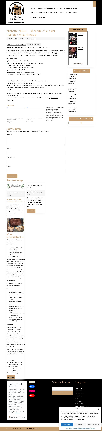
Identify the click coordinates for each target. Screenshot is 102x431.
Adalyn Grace (80, 49)
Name (8, 148)
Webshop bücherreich (46, 8)
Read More (11, 378)
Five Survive (80, 33)
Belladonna (80, 47)
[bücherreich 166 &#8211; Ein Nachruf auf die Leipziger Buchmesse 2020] (56, 114)
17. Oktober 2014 (13, 38)
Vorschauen (77, 403)
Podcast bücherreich (15, 22)
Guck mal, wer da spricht (67, 8)
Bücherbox (77, 390)
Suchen (62, 393)
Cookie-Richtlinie (69, 428)
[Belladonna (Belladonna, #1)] (73, 52)
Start (33, 8)
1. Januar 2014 (33, 191)
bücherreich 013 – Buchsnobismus (34, 118)
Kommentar (10, 134)
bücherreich (23, 38)
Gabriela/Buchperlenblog (13, 209)
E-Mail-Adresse (11, 157)
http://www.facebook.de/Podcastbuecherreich (44, 85)
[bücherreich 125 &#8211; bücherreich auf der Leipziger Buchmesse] (16, 112)
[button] (99, 409)
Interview (77, 396)
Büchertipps (78, 393)
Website (8, 166)
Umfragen (77, 401)
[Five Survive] (73, 38)
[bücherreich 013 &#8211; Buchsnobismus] (35, 112)
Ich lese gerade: (78, 29)
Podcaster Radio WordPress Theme (15, 428)
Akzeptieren (67, 424)
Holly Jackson (80, 35)
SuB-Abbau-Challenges (68, 12)
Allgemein (77, 388)
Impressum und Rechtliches (78, 428)
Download (30, 44)
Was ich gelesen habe (80, 406)
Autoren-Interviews (38, 17)
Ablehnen (79, 424)
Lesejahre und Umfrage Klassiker (44, 12)
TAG (76, 398)
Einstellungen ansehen (93, 424)
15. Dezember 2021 (14, 192)
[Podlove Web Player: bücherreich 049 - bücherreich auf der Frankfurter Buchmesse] (36, 42)
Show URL (37, 44)
